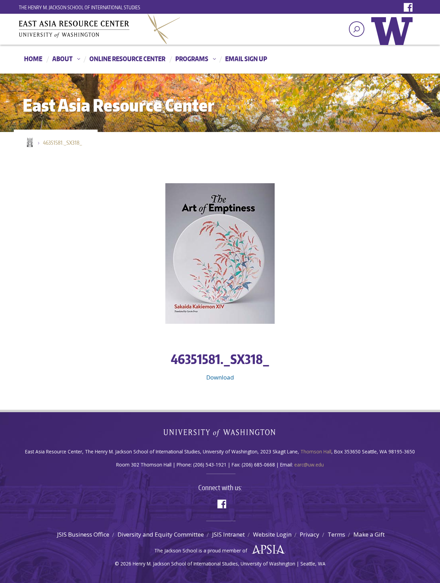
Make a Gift (369, 534)
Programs (191, 58)
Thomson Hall (315, 451)
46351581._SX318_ (62, 142)
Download (220, 377)
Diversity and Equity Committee (161, 534)
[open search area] (356, 29)
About (62, 58)
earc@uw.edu (309, 464)
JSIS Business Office (83, 534)
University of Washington (393, 36)
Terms (336, 534)
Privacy (309, 534)
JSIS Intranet (228, 534)
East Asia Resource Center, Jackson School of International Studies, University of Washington (99, 29)
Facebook (410, 8)
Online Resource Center (127, 58)
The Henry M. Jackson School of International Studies (79, 7)
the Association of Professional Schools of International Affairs (267, 549)
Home (33, 58)
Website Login (272, 534)
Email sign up (246, 58)
